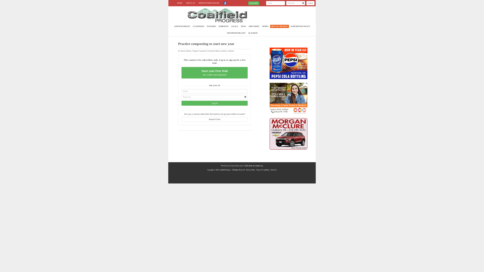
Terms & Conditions (262, 170)
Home (179, 3)
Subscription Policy (300, 26)
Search (254, 33)
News (243, 26)
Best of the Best (279, 26)
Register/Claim (214, 119)
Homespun (223, 26)
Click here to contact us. (253, 166)
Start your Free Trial (215, 72)
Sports (265, 26)
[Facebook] (224, 3)
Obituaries (254, 26)
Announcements (182, 26)
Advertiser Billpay (236, 33)
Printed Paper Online (209, 3)
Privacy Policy (250, 170)
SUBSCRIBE (254, 3)
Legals (234, 26)
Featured (211, 26)
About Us (190, 3)
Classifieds (198, 26)
